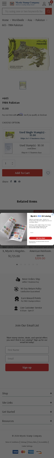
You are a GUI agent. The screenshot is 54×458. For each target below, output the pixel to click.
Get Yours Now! (40, 238)
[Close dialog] (52, 214)
